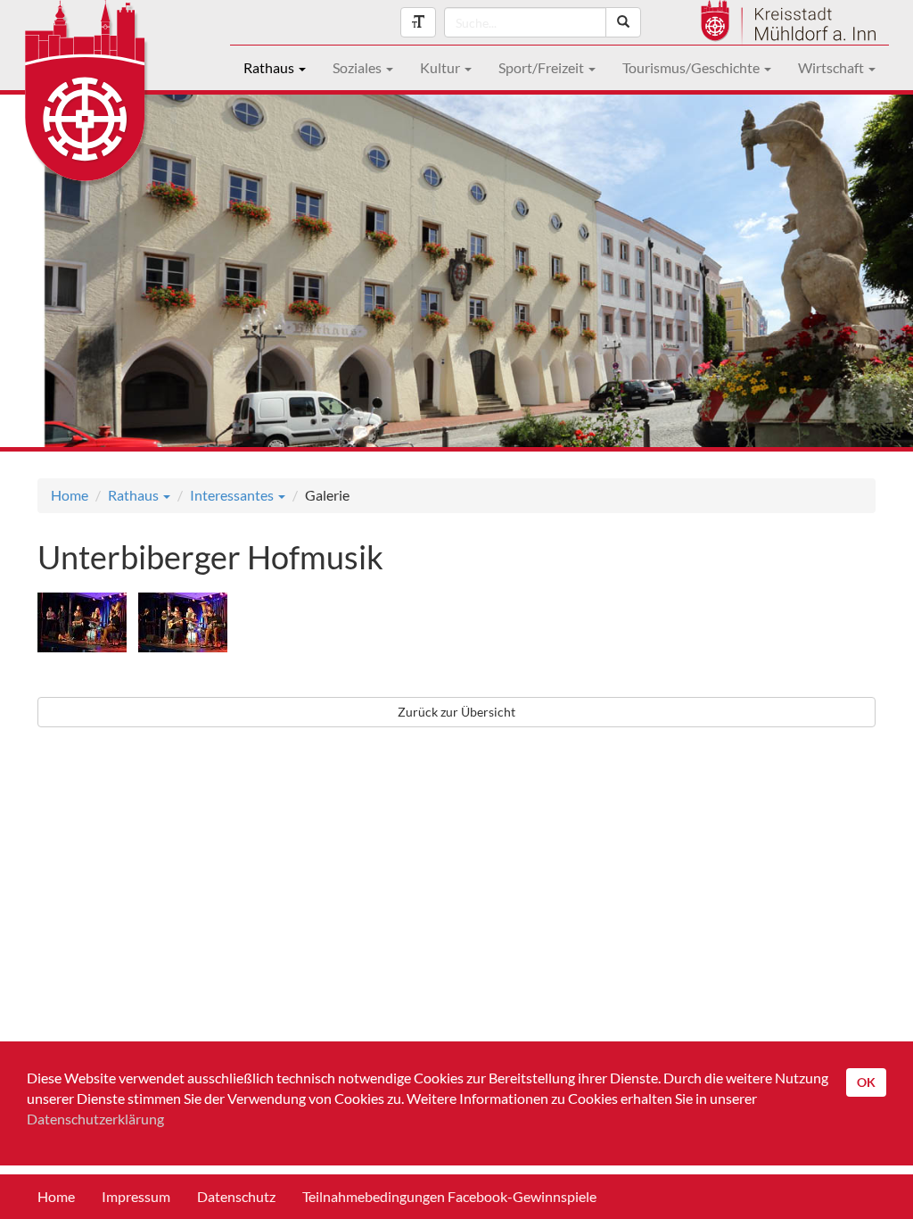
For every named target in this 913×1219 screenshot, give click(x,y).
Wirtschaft (832, 67)
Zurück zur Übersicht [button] (456, 711)
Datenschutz (236, 1196)
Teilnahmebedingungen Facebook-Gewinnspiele (449, 1196)
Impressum (136, 1196)
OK (866, 1082)
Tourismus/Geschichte (692, 67)
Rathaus (270, 67)
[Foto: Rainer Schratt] (86, 625)
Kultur (441, 67)
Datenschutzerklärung (95, 1118)
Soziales (358, 67)
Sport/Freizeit (542, 67)
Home (69, 494)
